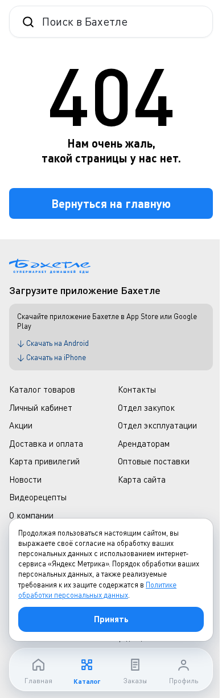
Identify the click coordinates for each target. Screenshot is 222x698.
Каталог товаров (42, 389)
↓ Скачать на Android (53, 343)
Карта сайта (142, 479)
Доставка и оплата (46, 443)
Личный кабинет (40, 407)
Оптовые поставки (154, 461)
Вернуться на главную (111, 203)
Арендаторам (144, 443)
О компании (31, 515)
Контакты (137, 389)
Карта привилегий (44, 461)
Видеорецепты (38, 497)
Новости (25, 479)
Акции (20, 425)
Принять (111, 619)
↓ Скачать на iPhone (51, 357)
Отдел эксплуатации (157, 425)
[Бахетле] (50, 266)
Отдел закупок (146, 407)
